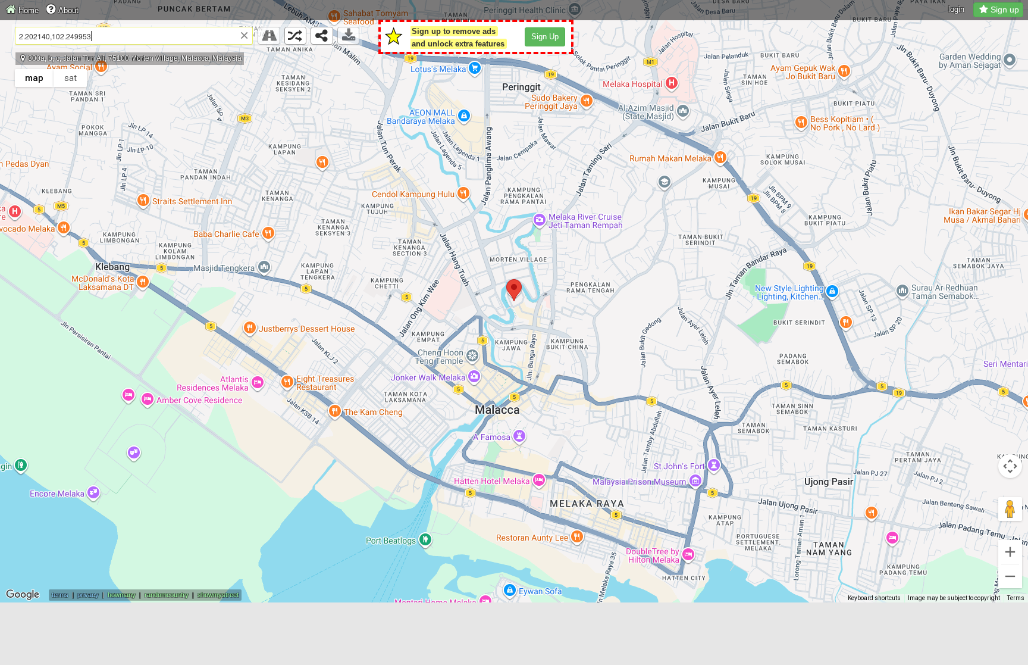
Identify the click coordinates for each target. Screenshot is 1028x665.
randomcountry (167, 594)
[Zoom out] (1010, 576)
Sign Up (545, 36)
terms (60, 594)
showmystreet (218, 594)
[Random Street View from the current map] (295, 36)
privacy (88, 594)
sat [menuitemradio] (70, 78)
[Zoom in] (1010, 552)
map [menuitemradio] (34, 78)
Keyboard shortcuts (874, 598)
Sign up (1005, 9)
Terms (1015, 598)
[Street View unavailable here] (269, 36)
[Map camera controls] (1010, 466)
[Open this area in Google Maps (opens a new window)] (22, 594)
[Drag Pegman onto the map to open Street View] (1010, 509)
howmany (122, 594)
